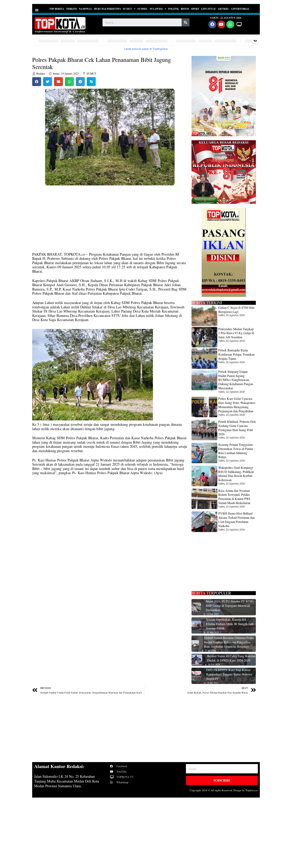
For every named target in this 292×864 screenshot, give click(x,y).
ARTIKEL (223, 9)
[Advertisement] (110, 222)
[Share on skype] (91, 81)
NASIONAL (85, 9)
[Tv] (239, 24)
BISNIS (185, 9)
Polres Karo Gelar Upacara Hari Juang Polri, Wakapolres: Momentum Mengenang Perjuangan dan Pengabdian (237, 404)
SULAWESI (156, 9)
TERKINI (71, 9)
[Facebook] (212, 24)
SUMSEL (142, 9)
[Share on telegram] (80, 81)
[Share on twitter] (47, 81)
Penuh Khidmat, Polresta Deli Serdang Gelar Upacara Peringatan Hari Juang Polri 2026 (237, 427)
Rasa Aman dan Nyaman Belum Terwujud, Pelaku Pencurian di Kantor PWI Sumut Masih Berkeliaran (234, 496)
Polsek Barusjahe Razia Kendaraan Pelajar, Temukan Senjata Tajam (236, 354)
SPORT (195, 9)
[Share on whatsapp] (69, 81)
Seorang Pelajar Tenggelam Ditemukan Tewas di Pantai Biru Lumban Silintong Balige (235, 450)
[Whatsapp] (230, 24)
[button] (37, 10)
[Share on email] (58, 81)
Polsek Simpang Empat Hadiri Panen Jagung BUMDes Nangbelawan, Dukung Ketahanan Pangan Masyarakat (235, 379)
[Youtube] (221, 24)
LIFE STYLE (208, 9)
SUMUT (127, 9)
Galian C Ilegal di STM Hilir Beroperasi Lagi (236, 309)
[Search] (186, 22)
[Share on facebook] (36, 81)
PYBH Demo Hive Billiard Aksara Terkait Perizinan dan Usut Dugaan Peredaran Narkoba (236, 519)
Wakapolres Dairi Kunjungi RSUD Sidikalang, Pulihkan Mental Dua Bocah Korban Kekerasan (236, 473)
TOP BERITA (56, 9)
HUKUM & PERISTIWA (107, 9)
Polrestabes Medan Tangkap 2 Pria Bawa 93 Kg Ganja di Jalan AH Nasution (236, 333)
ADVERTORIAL (240, 9)
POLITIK (173, 9)
